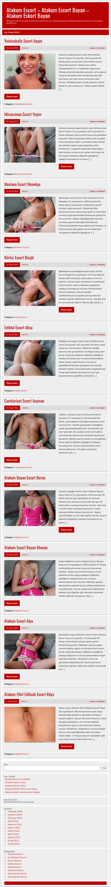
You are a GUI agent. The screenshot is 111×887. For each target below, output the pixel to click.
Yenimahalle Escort (23, 104)
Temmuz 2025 (15, 811)
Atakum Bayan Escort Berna (24, 478)
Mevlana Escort (21, 247)
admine (25, 48)
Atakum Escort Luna (15, 782)
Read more (12, 96)
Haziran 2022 (15, 824)
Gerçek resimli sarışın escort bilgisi (22, 792)
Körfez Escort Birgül (19, 257)
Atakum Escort (21, 537)
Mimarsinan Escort (23, 174)
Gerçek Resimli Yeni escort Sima (21, 788)
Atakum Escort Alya (18, 621)
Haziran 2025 (15, 814)
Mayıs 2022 (14, 827)
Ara (6, 764)
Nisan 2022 (14, 830)
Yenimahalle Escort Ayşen (23, 41)
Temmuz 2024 (15, 818)
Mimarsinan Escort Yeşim (22, 114)
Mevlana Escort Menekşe (22, 184)
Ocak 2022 (13, 840)
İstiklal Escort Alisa (18, 327)
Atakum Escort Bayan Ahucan (25, 547)
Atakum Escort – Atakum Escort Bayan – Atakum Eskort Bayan (47, 13)
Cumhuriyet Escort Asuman (24, 401)
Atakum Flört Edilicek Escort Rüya (29, 694)
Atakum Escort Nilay (15, 785)
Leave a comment (97, 48)
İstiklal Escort (20, 390)
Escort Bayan (15, 860)
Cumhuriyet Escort (23, 467)
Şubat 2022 (14, 837)
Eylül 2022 (13, 821)
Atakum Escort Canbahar (18, 779)
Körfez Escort (20, 317)
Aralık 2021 (14, 843)
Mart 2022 (13, 834)
